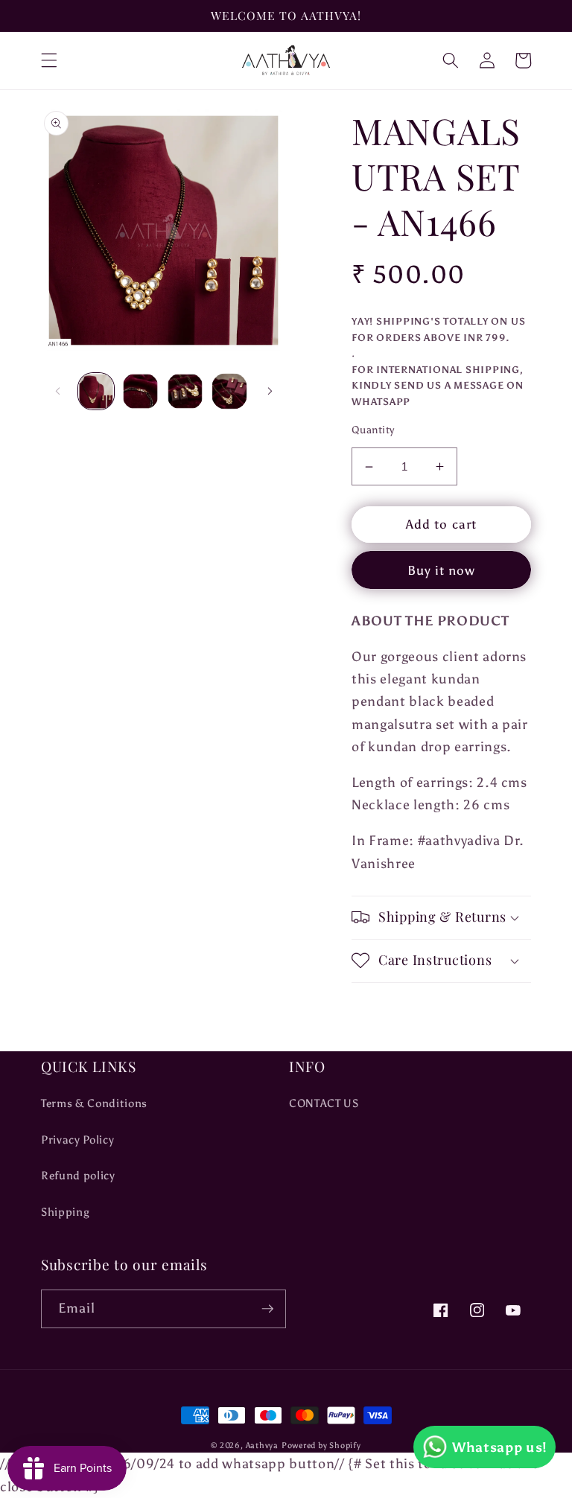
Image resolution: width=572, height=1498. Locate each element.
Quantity (373, 429)
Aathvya (262, 1445)
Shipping (65, 1212)
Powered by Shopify (321, 1445)
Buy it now (441, 570)
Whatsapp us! (499, 1447)
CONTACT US (324, 1103)
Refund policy (78, 1175)
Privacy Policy (77, 1139)
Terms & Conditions (94, 1103)
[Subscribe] (267, 1309)
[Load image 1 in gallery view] (96, 391)
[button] (49, 60)
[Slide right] (269, 391)
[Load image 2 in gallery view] (140, 391)
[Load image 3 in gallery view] (185, 391)
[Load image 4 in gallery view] (230, 391)
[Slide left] (57, 391)
